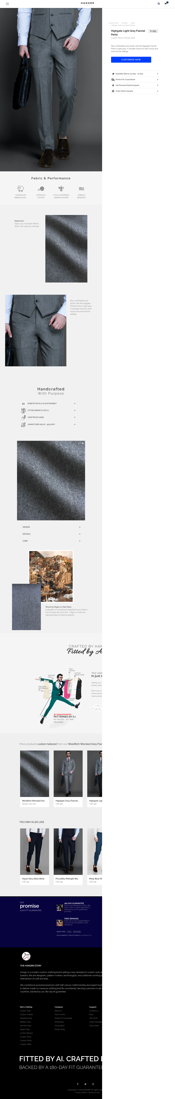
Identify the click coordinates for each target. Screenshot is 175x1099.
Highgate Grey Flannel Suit (69, 801)
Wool (133, 23)
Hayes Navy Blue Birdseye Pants (38, 878)
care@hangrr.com (85, 935)
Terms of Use (94, 1092)
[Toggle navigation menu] (6, 4)
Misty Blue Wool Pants (100, 878)
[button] (51, 89)
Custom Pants (113, 23)
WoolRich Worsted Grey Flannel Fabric (41, 801)
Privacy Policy (81, 1092)
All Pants (125, 23)
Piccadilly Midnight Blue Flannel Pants (74, 878)
